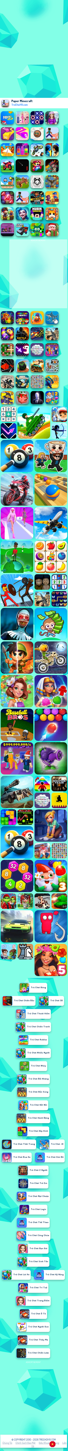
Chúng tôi (7, 1442)
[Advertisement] (34, 1397)
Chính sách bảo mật (25, 1442)
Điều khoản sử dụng (49, 1442)
